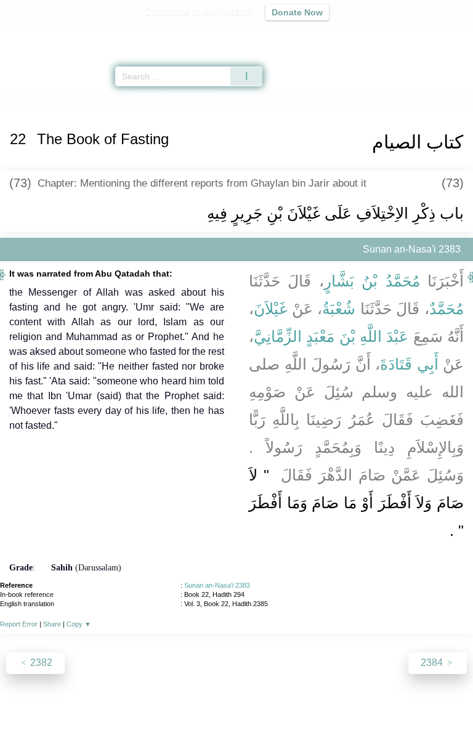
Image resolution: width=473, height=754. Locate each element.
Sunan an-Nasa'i (63, 97)
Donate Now (297, 12)
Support (200, 718)
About (130, 718)
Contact (300, 718)
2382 (40, 662)
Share (52, 624)
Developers (250, 718)
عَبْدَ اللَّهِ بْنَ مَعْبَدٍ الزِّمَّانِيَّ (331, 336)
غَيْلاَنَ (270, 308)
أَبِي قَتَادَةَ (409, 364)
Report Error (19, 624)
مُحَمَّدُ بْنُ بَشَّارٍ (372, 281)
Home (14, 97)
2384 (433, 662)
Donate (340, 718)
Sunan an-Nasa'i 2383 (217, 585)
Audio (437, 34)
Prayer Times (387, 34)
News (163, 718)
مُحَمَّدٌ (446, 308)
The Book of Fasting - (162, 97)
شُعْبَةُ (338, 308)
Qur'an (291, 34)
